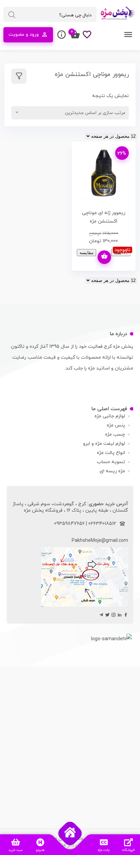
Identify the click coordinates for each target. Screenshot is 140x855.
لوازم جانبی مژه (109, 416)
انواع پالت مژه (111, 453)
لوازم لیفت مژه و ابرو (104, 443)
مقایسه (86, 252)
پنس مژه (116, 425)
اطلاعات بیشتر (104, 257)
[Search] (11, 15)
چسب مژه (115, 434)
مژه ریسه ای (112, 471)
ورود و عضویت (23, 34)
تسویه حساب (111, 462)
